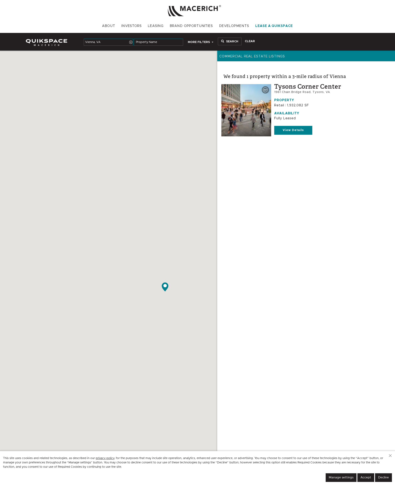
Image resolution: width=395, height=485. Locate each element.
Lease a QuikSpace (274, 26)
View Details (293, 130)
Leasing (156, 26)
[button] (390, 455)
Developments (234, 26)
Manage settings (341, 477)
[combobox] (108, 42)
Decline (383, 477)
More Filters (199, 42)
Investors (131, 26)
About (108, 26)
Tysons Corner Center (307, 87)
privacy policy (105, 458)
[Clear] (130, 42)
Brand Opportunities (191, 26)
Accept (365, 477)
